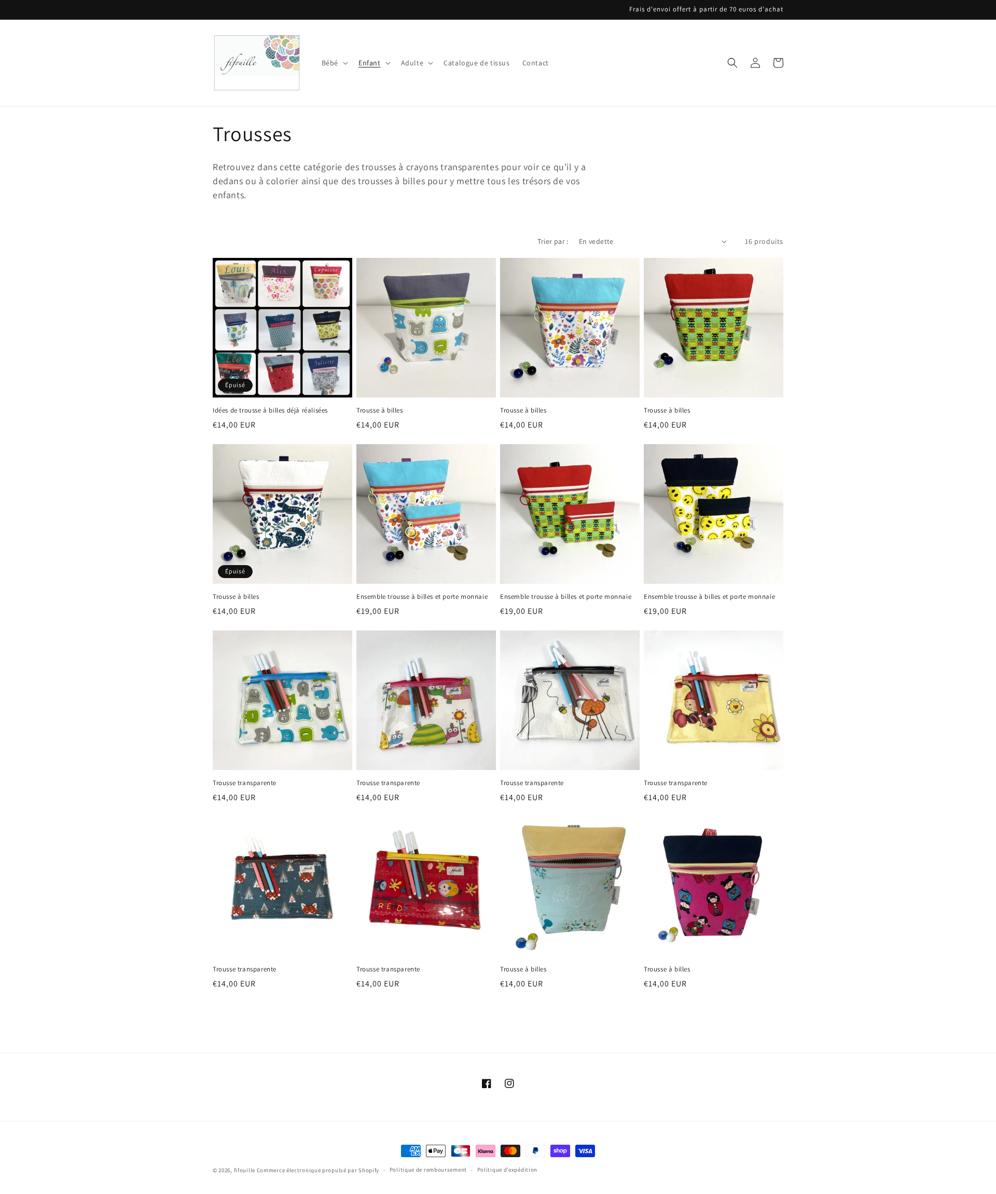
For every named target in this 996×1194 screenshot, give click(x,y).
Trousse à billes (379, 410)
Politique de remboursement (428, 1169)
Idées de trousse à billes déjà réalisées (270, 410)
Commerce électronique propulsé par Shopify (318, 1170)
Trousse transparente (244, 783)
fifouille (244, 1170)
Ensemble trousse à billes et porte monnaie (422, 597)
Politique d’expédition (507, 1169)
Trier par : (552, 241)
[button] (333, 63)
